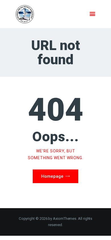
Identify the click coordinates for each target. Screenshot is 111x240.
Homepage (52, 176)
